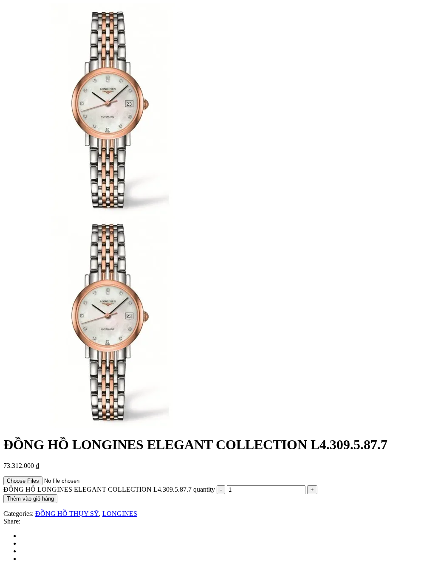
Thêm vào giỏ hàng (30, 499)
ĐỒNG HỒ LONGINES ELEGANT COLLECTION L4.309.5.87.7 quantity (109, 489)
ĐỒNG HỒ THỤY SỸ (67, 513)
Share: (11, 521)
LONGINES (119, 513)
